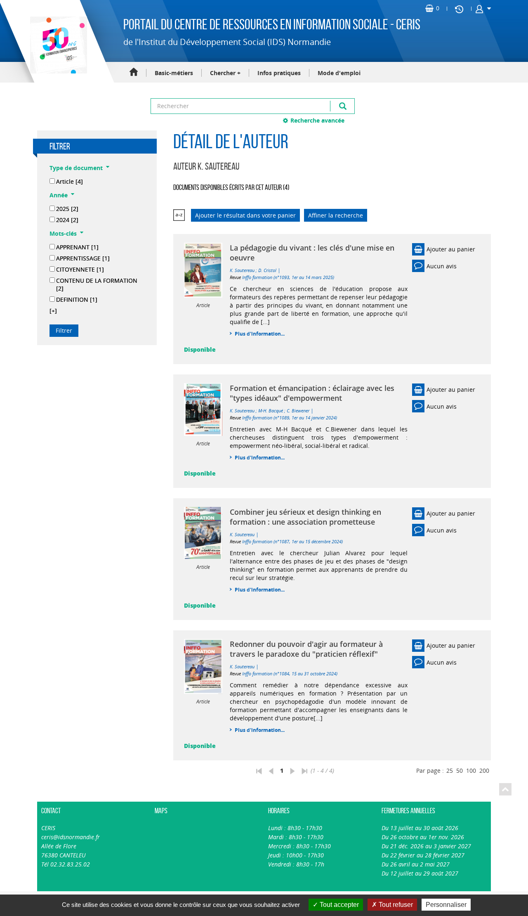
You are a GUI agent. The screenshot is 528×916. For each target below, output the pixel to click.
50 (459, 770)
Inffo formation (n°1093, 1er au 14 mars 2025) (288, 277)
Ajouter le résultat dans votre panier (245, 215)
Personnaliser (446, 904)
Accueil (134, 72)
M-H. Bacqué (270, 410)
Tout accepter (338, 904)
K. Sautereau (242, 270)
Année (59, 195)
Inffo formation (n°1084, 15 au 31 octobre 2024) (289, 673)
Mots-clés (63, 233)
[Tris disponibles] (179, 215)
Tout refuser (395, 904)
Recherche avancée (317, 120)
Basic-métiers (174, 73)
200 (484, 770)
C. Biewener (298, 410)
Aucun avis (442, 266)
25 (449, 770)
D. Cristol (267, 270)
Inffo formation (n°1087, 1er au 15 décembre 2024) (292, 541)
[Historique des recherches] (459, 8)
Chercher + (225, 73)
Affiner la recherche (335, 215)
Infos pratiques (279, 73)
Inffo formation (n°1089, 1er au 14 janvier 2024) (289, 417)
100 (471, 770)
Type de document (76, 168)
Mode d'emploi (339, 73)
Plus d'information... (260, 333)
